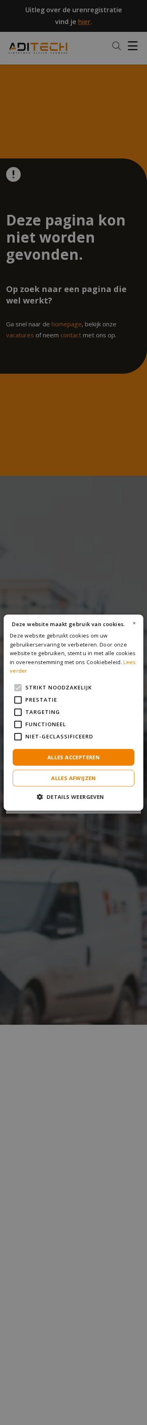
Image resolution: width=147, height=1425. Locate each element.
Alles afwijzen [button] (73, 778)
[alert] (73, 712)
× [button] (134, 623)
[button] (73, 797)
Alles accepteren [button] (73, 756)
